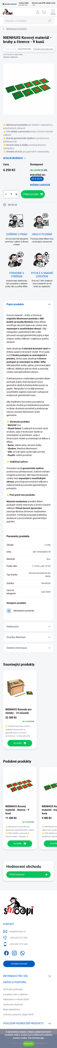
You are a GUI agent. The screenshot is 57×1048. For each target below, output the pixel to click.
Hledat (50, 21)
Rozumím (28, 1044)
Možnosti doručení (40, 185)
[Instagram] (14, 952)
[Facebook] (6, 952)
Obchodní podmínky (13, 989)
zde (42, 1038)
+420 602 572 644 (18, 937)
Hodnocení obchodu (13, 1004)
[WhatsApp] (22, 952)
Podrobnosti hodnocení (43, 49)
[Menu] (53, 12)
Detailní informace (13, 158)
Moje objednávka (11, 1009)
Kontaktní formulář (19, 964)
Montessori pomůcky (24, 610)
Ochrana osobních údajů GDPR (18, 1014)
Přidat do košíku (31, 194)
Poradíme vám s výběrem (15, 994)
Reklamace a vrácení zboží (16, 999)
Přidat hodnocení (17, 874)
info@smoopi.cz (17, 931)
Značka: (10, 57)
